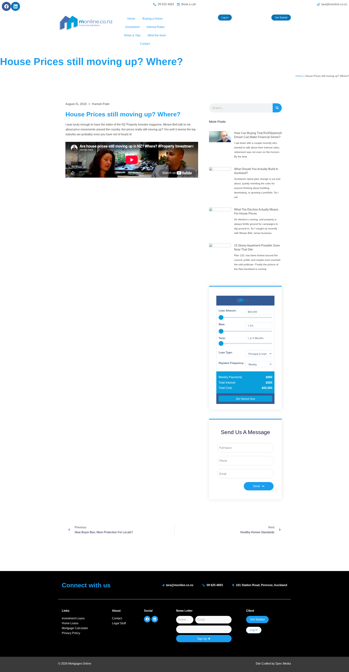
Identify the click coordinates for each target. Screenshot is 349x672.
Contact (145, 43)
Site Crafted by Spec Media (273, 663)
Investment (132, 27)
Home (131, 18)
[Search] (277, 107)
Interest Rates (156, 27)
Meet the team (157, 35)
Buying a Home (153, 18)
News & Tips (132, 35)
